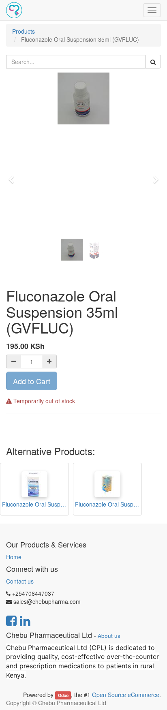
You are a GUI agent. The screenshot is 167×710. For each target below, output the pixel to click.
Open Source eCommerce (125, 695)
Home (13, 557)
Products (23, 31)
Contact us (20, 581)
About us (109, 635)
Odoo (63, 695)
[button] (13, 176)
